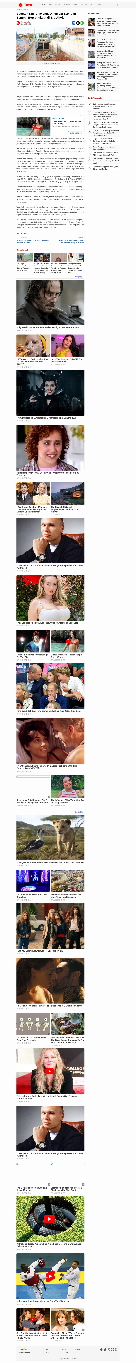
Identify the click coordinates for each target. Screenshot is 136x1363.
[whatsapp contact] (116, 1350)
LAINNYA (99, 5)
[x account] (109, 1350)
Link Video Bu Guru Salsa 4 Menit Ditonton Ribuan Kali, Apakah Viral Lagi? (106, 161)
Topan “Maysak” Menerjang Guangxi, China (103, 148)
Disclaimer (49, 1353)
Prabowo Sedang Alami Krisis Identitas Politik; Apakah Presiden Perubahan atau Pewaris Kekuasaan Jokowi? (105, 115)
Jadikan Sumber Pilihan (50, 64)
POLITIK (49, 5)
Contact (77, 1350)
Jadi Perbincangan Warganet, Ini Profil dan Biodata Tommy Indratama (105, 106)
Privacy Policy (65, 1353)
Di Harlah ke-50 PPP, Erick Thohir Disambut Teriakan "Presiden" (32, 241)
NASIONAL (67, 5)
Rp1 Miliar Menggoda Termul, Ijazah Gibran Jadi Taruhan (106, 168)
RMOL (26, 233)
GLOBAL (75, 5)
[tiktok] (105, 1350)
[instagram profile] (112, 1350)
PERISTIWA (58, 5)
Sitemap (78, 1353)
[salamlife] (101, 1350)
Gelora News (73, 1359)
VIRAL (92, 5)
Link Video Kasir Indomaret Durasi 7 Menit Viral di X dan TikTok (105, 154)
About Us (63, 1350)
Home (47, 1350)
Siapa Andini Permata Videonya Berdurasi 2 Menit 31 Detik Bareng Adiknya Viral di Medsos (105, 141)
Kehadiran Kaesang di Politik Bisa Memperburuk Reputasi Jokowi (71, 242)
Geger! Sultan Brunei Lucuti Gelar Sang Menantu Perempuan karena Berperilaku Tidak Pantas (105, 125)
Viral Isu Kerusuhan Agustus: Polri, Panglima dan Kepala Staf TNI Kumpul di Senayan (106, 133)
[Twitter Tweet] (78, 23)
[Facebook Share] (73, 23)
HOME (43, 5)
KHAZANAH (84, 5)
